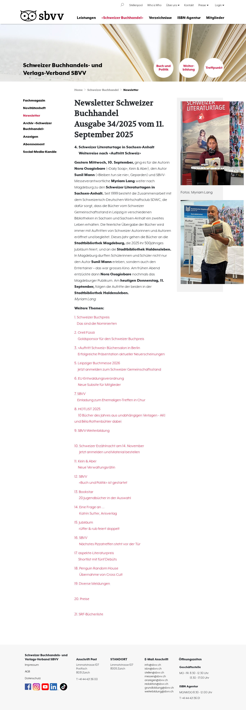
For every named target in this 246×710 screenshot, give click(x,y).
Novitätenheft (34, 108)
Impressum (32, 664)
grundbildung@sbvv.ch (159, 687)
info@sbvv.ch (153, 664)
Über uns (171, 5)
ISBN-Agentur (189, 18)
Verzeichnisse (160, 18)
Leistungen (86, 18)
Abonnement (33, 144)
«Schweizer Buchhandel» (122, 18)
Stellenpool (136, 5)
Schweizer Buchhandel (103, 90)
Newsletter (130, 90)
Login (218, 5)
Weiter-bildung (189, 67)
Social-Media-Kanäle (40, 152)
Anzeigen (30, 137)
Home (78, 90)
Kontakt (189, 5)
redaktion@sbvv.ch (156, 684)
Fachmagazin (34, 100)
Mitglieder (215, 18)
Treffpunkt (214, 68)
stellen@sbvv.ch (154, 672)
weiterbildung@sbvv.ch (159, 691)
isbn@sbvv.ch (153, 668)
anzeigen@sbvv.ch (156, 680)
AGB (27, 671)
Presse (202, 5)
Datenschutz (33, 678)
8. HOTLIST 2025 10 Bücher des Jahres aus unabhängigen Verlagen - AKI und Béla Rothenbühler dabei (119, 415)
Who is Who (154, 5)
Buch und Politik (163, 67)
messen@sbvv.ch (155, 676)
